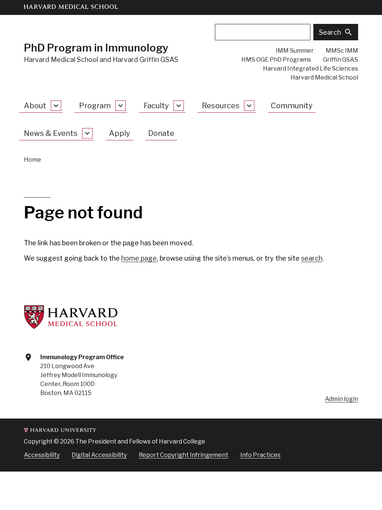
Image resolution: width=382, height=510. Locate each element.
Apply (119, 133)
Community (292, 105)
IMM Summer (295, 50)
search (311, 258)
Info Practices (260, 454)
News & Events (51, 133)
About (35, 105)
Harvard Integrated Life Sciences (310, 68)
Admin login (341, 398)
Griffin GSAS (340, 59)
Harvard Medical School (324, 77)
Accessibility (42, 454)
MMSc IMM (342, 50)
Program (95, 105)
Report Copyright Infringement (183, 454)
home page (139, 258)
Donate (161, 133)
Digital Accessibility (99, 454)
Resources (220, 105)
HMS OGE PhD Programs (276, 59)
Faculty (156, 105)
